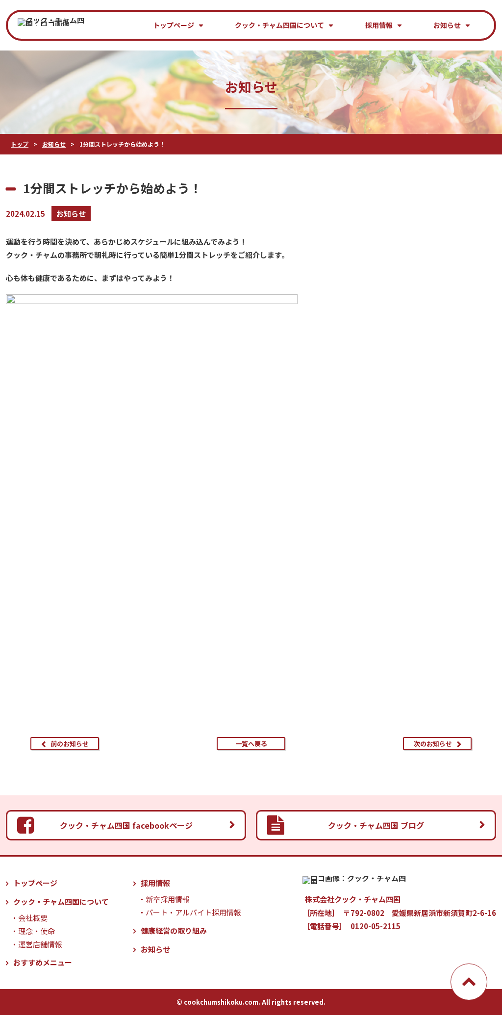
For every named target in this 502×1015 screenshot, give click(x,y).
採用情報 (379, 25)
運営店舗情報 (40, 944)
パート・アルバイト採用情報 (193, 912)
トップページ (173, 25)
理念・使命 (36, 931)
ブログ (376, 825)
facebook (126, 825)
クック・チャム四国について (279, 25)
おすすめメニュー (42, 962)
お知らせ (447, 25)
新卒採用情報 (168, 899)
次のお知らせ (433, 743)
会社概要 (33, 918)
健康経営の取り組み (174, 930)
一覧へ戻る (251, 743)
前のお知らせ (69, 743)
